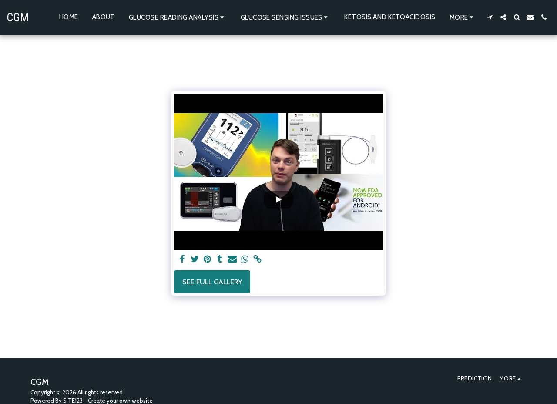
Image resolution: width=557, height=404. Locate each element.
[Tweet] (194, 259)
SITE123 (73, 400)
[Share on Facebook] (182, 259)
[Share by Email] (232, 259)
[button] (177, 17)
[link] (257, 259)
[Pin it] (207, 259)
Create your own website (120, 400)
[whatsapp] (245, 259)
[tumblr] (220, 259)
